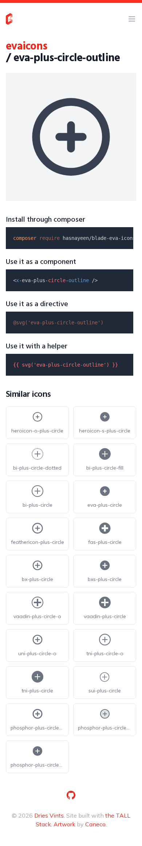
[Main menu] (132, 19)
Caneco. (96, 824)
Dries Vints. (49, 815)
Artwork (64, 824)
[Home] (9, 19)
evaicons (26, 46)
